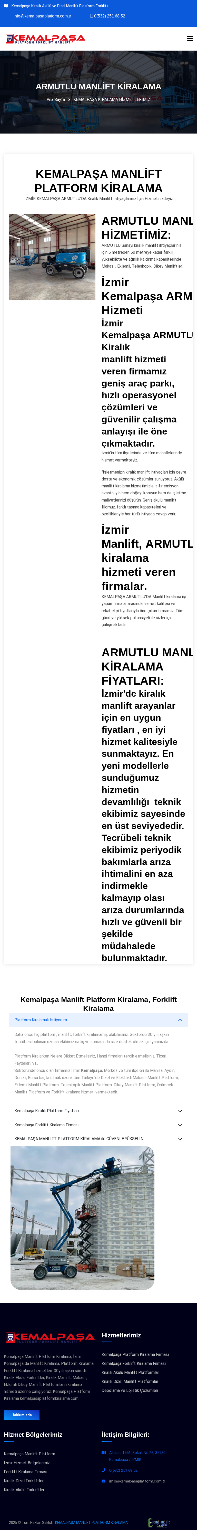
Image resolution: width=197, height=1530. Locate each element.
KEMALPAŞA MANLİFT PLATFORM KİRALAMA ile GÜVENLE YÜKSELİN (78, 1138)
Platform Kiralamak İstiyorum (40, 1019)
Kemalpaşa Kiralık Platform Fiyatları (46, 1110)
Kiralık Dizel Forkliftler (24, 1480)
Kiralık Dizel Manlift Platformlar (130, 1381)
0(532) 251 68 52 (123, 1470)
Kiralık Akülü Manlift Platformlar (130, 1372)
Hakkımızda (22, 1415)
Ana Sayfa (56, 99)
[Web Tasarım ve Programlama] (158, 1522)
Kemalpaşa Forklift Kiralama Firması (46, 1124)
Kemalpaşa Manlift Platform (29, 1453)
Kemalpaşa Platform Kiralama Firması (135, 1354)
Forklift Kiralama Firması (25, 1471)
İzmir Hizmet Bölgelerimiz (27, 1462)
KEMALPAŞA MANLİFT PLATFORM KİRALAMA (91, 1522)
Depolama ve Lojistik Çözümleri (130, 1390)
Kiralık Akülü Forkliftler (24, 1489)
